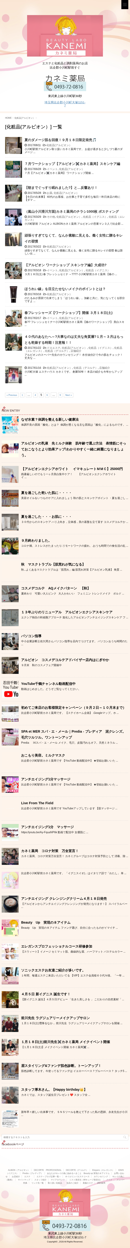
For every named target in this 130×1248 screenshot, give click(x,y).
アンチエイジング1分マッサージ (45, 779)
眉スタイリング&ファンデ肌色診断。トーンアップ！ (61, 1066)
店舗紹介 (76, 350)
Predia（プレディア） (33, 1173)
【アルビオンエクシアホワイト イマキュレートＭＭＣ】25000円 (72, 469)
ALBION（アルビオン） (19, 1170)
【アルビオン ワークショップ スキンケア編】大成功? (65, 265)
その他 (51, 216)
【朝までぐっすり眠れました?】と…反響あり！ (61, 187)
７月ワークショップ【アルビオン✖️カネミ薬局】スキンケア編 (72, 164)
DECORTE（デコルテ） (77, 1170)
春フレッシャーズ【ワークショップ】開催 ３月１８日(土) (69, 313)
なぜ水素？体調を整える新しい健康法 (50, 419)
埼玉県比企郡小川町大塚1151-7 (65, 104)
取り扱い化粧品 (55, 1183)
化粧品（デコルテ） (57, 350)
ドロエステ (53, 347)
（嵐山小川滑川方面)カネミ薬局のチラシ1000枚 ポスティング (72, 211)
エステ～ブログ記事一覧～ (49, 1176)
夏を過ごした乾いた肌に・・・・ (46, 493)
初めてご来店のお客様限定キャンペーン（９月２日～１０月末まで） (73, 707)
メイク (109, 1180)
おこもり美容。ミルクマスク (43, 755)
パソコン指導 (31, 636)
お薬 (49, 192)
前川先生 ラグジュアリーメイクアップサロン (55, 1018)
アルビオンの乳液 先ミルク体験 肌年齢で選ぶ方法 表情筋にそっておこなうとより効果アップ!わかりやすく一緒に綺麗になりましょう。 (73, 449)
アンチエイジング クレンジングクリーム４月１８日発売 (64, 898)
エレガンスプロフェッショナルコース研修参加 (56, 946)
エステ (28, 1176)
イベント (52, 169)
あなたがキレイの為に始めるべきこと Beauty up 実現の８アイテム (78, 1173)
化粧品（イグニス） (95, 216)
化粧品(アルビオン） (59, 145)
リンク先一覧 (37, 1183)
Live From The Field (37, 803)
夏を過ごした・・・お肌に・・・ (46, 516)
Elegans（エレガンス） (103, 1170)
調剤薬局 (101, 1183)
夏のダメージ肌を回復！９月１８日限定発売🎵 (60, 140)
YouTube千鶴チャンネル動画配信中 (48, 684)
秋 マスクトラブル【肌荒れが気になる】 (53, 564)
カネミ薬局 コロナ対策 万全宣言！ (50, 851)
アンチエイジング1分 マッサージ (47, 827)
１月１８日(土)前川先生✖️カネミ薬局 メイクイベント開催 (65, 1042)
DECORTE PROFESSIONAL (48, 1170)
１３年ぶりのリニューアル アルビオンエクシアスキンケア (67, 612)
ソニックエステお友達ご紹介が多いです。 (53, 970)
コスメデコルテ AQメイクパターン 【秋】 (56, 588)
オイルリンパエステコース (77, 1176)
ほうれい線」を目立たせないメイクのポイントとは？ (65, 289)
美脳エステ (88, 1183)
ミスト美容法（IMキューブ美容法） (85, 1180)
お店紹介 (16, 1176)
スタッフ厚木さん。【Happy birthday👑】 (54, 1089)
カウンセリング (101, 1176)
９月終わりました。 (36, 540)
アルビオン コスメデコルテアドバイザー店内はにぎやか (65, 660)
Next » (68, 395)
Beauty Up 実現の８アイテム (46, 922)
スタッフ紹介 (40, 1180)
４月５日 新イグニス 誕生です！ (46, 994)
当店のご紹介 (72, 1183)
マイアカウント (58, 1180)
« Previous (12, 395)
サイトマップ (24, 1180)
